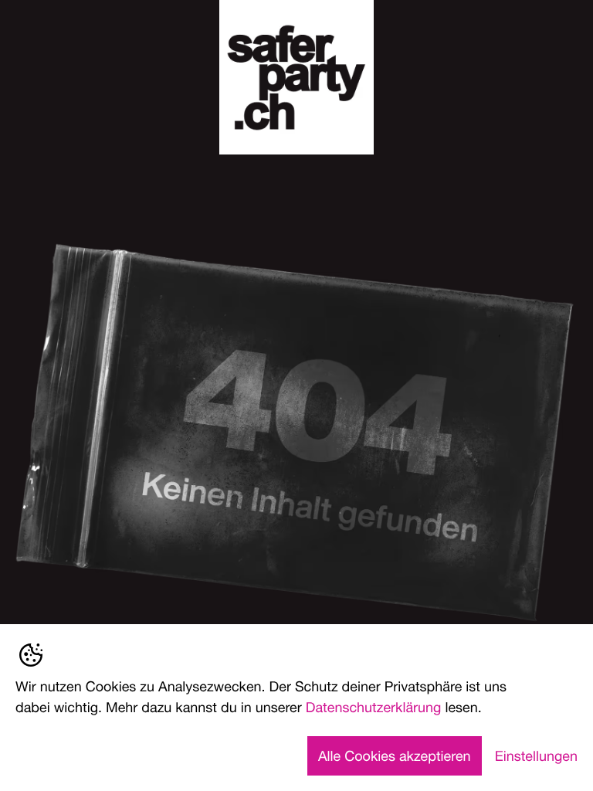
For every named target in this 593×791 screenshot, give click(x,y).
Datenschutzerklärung (374, 706)
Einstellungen (536, 755)
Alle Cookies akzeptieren (394, 755)
